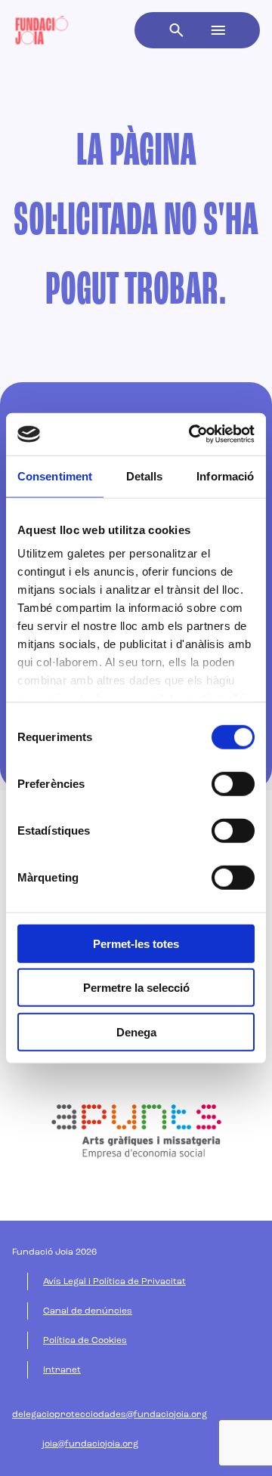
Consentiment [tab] (54, 475)
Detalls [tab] (144, 475)
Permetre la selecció (136, 987)
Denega (136, 1031)
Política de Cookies (85, 1340)
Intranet (62, 1370)
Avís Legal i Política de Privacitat (114, 1281)
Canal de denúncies (87, 1311)
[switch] (233, 783)
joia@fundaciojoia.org (90, 1444)
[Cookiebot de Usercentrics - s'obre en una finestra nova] (192, 434)
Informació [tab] (225, 475)
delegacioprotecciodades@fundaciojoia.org (109, 1414)
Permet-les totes (136, 943)
